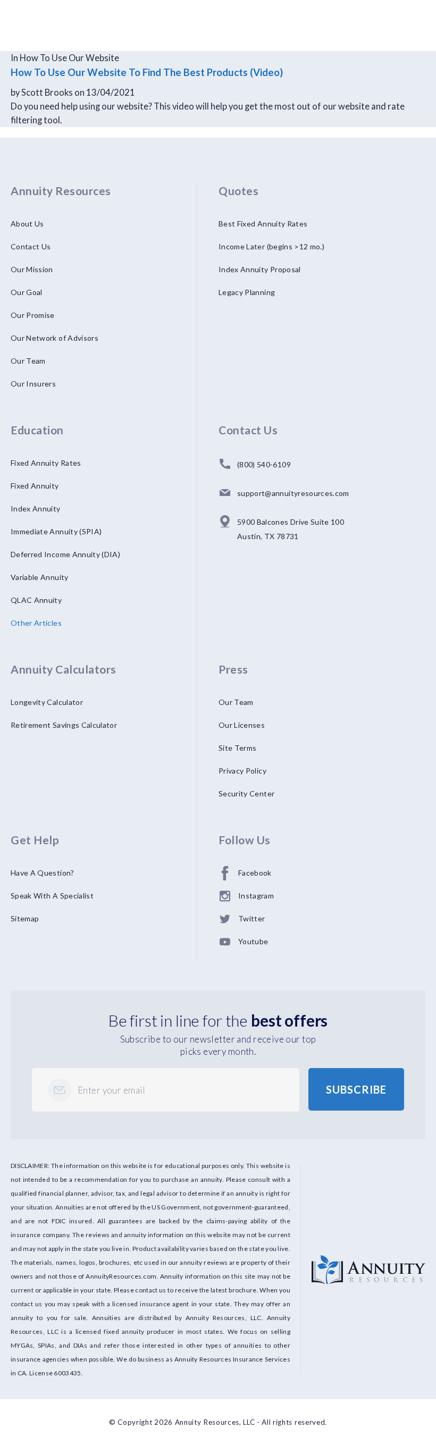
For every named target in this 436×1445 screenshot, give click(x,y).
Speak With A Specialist (52, 895)
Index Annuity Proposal (260, 269)
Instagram (256, 895)
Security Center (246, 793)
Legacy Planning (247, 292)
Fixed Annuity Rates (46, 462)
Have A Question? (42, 872)
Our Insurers (33, 383)
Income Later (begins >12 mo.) (271, 246)
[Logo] (368, 1262)
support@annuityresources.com (293, 493)
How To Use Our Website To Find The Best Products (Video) (147, 72)
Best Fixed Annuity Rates (263, 223)
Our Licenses (242, 724)
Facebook (255, 872)
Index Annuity (36, 508)
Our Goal (27, 292)
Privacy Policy (242, 770)
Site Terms (238, 747)
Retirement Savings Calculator (64, 724)
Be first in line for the (218, 1020)
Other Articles (36, 622)
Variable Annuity (40, 577)
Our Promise (33, 315)
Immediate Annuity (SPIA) (56, 531)
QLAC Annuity (36, 599)
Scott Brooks (47, 92)
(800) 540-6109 (264, 464)
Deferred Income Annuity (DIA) (65, 554)
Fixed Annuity (35, 485)
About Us (27, 223)
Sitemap (25, 918)
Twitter (251, 918)
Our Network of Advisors (54, 337)
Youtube (253, 941)
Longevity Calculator (47, 702)
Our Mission (32, 269)
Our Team (28, 360)
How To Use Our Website (69, 58)
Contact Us (31, 246)
